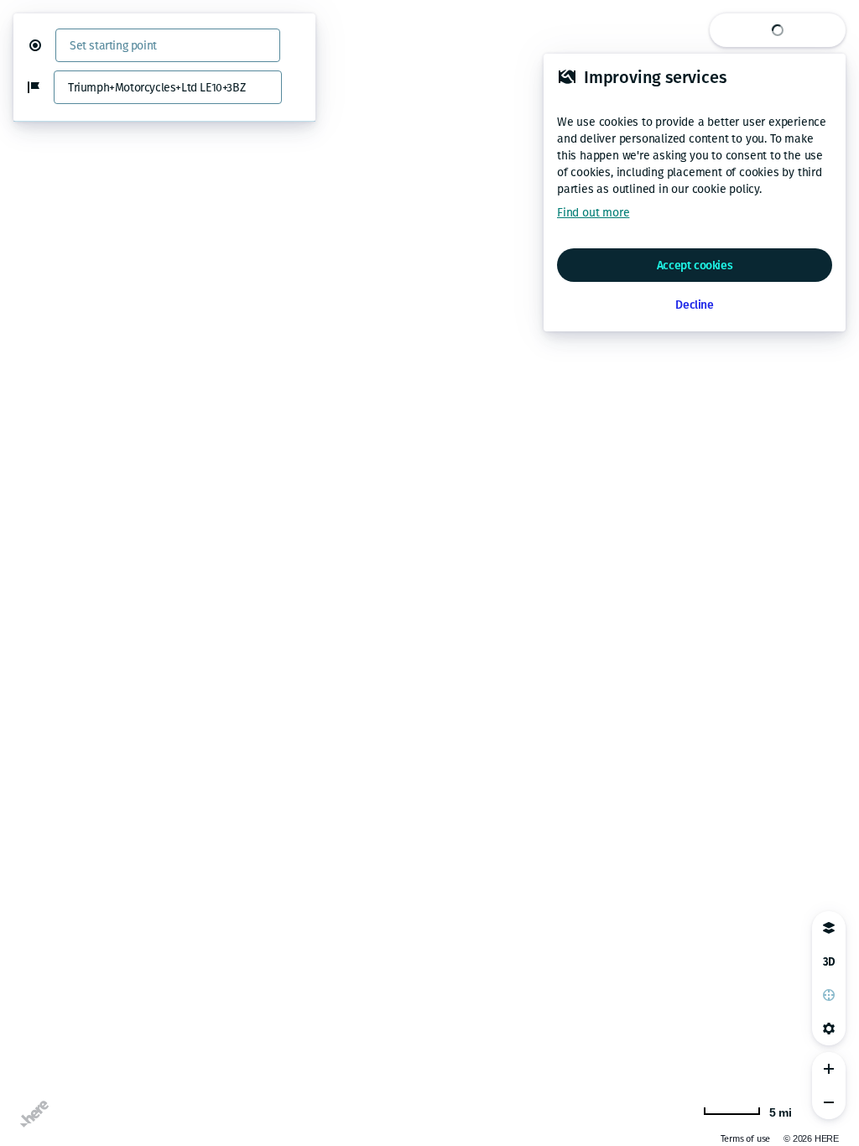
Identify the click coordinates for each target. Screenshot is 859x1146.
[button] (42, 45)
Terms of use (746, 1138)
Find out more (593, 213)
